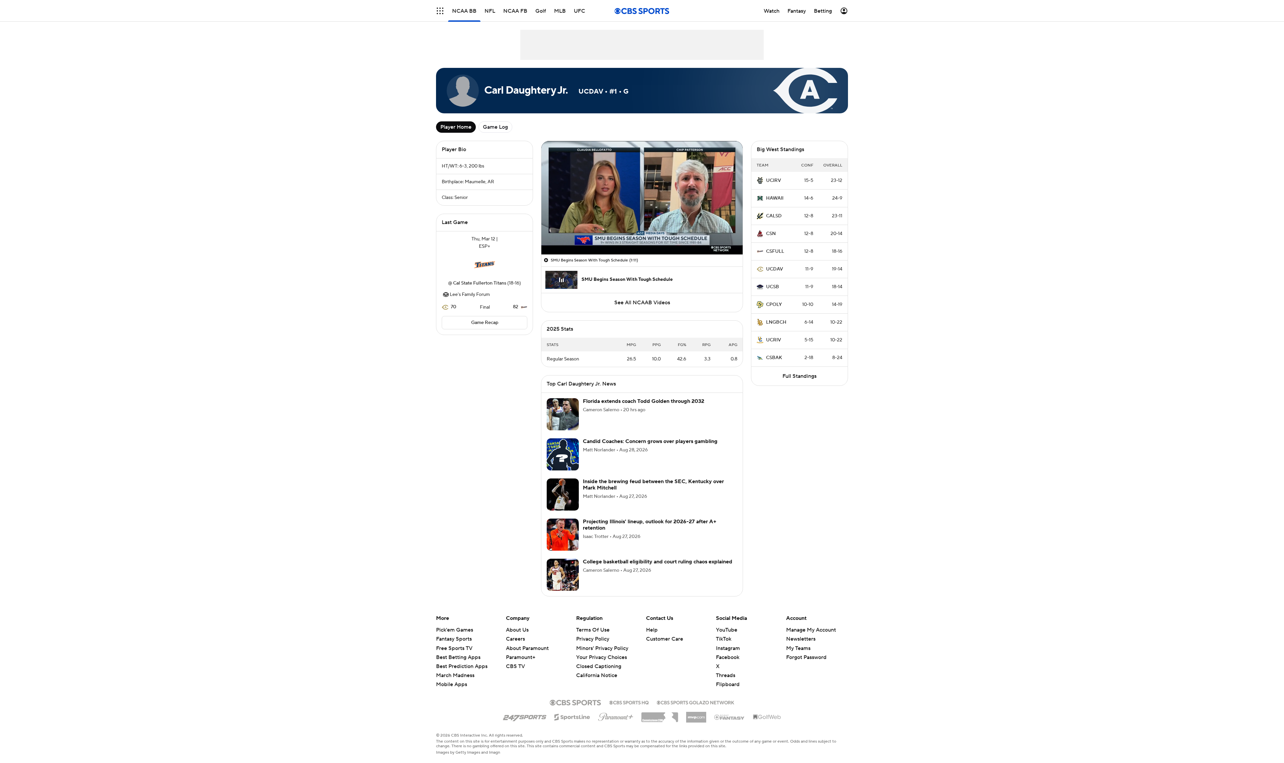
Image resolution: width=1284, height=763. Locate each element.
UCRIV (773, 340)
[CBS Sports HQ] (629, 701)
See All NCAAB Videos (642, 302)
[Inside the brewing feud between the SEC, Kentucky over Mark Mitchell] (563, 494)
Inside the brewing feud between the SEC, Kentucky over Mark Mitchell (653, 484)
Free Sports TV (454, 648)
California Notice (596, 669)
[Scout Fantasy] (729, 717)
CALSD (774, 216)
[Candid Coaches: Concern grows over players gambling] (563, 454)
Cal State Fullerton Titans (479, 283)
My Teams (798, 648)
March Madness (455, 675)
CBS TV (515, 666)
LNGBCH (776, 322)
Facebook (727, 657)
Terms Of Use (593, 630)
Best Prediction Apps (462, 666)
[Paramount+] (615, 715)
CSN (771, 234)
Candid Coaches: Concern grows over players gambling (650, 441)
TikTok (723, 639)
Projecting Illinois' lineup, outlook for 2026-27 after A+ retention (650, 524)
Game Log (495, 127)
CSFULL (775, 251)
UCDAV (774, 269)
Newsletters (801, 639)
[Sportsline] (572, 716)
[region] (642, 197)
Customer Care (664, 639)
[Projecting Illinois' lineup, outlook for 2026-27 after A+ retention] (563, 535)
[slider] (642, 235)
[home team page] (484, 265)
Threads (725, 675)
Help (652, 630)
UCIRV (773, 181)
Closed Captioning (598, 660)
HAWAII (774, 198)
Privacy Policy (592, 639)
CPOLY (774, 305)
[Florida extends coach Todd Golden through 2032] (563, 414)
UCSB (772, 287)
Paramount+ (520, 657)
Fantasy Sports (454, 639)
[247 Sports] (524, 716)
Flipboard (728, 684)
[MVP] (696, 714)
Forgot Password (806, 657)
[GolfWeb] (767, 717)
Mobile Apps (451, 684)
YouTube (726, 630)
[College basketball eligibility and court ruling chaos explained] (563, 575)
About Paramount (527, 648)
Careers (515, 639)
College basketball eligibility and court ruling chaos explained (657, 561)
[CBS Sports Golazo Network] (695, 701)
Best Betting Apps (458, 657)
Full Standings (799, 376)
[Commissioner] (659, 715)
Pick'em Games (454, 630)
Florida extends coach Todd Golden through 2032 (643, 401)
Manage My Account (811, 630)
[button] (440, 11)
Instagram (728, 648)
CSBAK (774, 358)
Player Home (455, 127)
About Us (517, 630)
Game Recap (484, 323)
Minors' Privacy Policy (602, 648)
